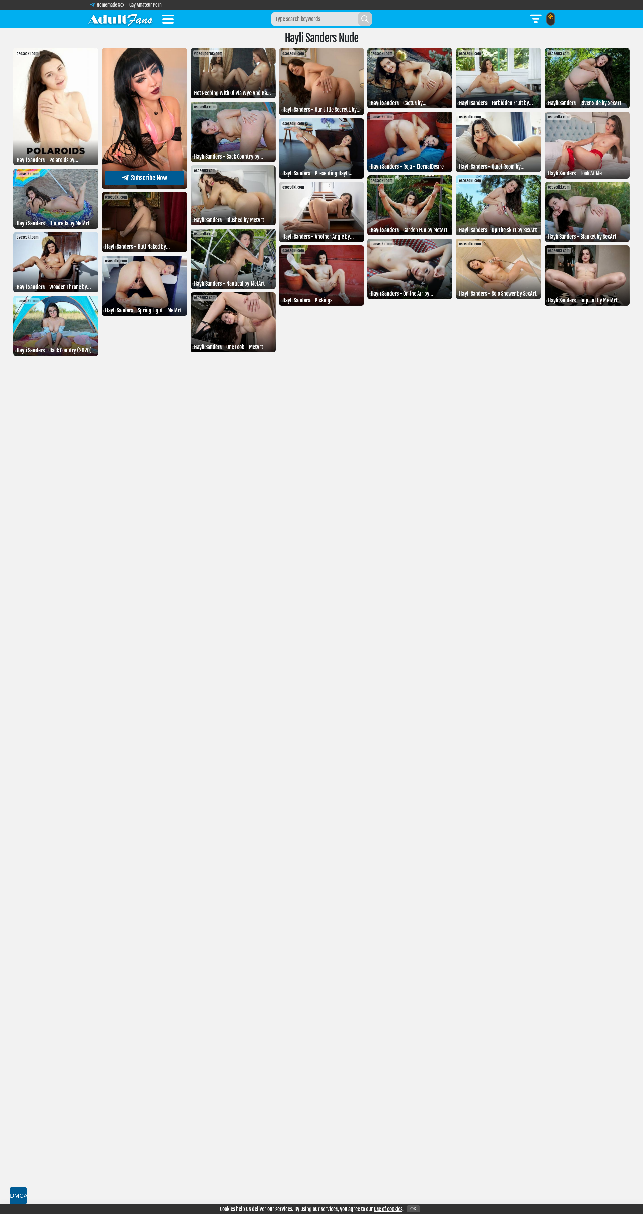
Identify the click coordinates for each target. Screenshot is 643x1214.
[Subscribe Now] (144, 186)
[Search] (365, 19)
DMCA (18, 1195)
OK (413, 1208)
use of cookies (388, 1209)
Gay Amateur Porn (145, 5)
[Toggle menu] (168, 20)
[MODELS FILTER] (536, 19)
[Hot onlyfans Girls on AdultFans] (120, 19)
